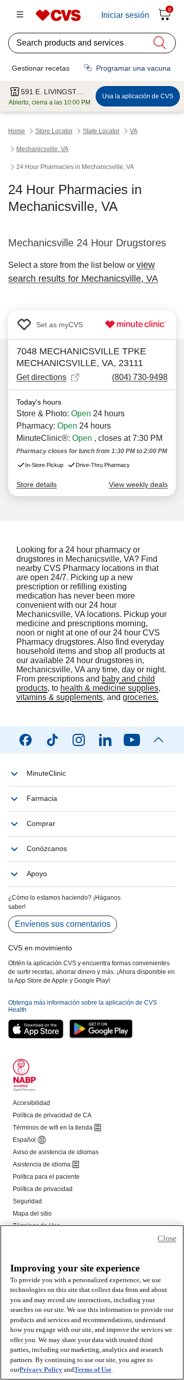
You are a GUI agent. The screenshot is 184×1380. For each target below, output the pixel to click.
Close (166, 1238)
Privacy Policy (40, 1369)
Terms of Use (92, 1369)
